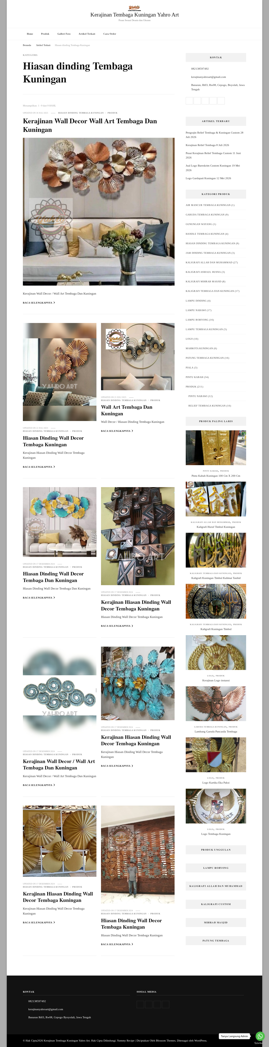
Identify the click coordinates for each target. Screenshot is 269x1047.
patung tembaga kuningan (205, 358)
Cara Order (109, 34)
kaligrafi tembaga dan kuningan (210, 291)
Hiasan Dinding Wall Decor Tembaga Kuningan (53, 441)
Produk (45, 34)
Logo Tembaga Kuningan (216, 833)
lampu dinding (196, 300)
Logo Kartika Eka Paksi (215, 782)
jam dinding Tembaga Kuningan (208, 253)
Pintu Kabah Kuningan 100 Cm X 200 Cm (216, 475)
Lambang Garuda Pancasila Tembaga (216, 731)
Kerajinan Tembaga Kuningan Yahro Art (134, 15)
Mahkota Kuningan (199, 348)
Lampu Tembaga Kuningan (204, 329)
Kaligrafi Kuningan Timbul (216, 629)
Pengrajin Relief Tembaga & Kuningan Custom (213, 132)
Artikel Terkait (87, 34)
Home (30, 34)
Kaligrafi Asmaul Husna (203, 272)
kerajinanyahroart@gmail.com (208, 76)
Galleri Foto (64, 34)
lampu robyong (197, 319)
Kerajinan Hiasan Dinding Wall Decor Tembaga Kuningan (136, 605)
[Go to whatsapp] (260, 1036)
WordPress (200, 1040)
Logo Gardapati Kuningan (201, 178)
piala (189, 367)
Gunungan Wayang (199, 224)
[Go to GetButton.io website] (260, 1043)
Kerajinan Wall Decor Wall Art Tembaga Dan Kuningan (90, 125)
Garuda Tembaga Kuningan (205, 214)
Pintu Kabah (194, 377)
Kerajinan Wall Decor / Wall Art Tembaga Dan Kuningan (59, 764)
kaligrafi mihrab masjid (203, 281)
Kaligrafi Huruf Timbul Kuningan (216, 526)
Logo (189, 338)
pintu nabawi (197, 396)
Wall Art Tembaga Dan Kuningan (126, 410)
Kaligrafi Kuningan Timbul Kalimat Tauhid (216, 578)
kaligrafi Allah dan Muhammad (209, 262)
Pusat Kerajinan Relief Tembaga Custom (209, 153)
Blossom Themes (165, 1040)
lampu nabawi (196, 310)
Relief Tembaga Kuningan (207, 405)
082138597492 (200, 68)
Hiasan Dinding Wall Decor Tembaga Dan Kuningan (53, 577)
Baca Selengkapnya (37, 302)
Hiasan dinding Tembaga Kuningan (81, 113)
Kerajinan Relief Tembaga (201, 145)
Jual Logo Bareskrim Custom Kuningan (208, 165)
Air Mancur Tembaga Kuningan (208, 205)
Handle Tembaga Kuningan (205, 233)
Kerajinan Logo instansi (216, 680)
